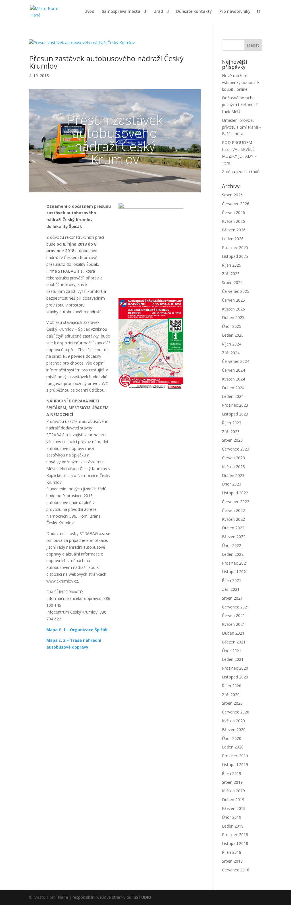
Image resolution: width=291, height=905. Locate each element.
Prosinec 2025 (235, 247)
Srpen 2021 (232, 598)
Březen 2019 (234, 808)
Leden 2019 (233, 826)
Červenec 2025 (235, 291)
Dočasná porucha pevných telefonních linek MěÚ (240, 104)
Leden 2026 (233, 238)
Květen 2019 (233, 790)
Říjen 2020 (231, 685)
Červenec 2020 (235, 712)
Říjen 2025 (231, 265)
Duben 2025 (233, 317)
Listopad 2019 (235, 764)
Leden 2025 (233, 335)
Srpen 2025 (232, 282)
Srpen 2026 (232, 195)
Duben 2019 (233, 799)
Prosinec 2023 (235, 405)
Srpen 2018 (232, 861)
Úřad (158, 11)
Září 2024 (231, 352)
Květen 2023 (233, 466)
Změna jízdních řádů (241, 171)
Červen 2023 (233, 457)
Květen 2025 (233, 309)
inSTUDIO (141, 897)
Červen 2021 (233, 615)
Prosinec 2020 (235, 668)
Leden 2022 (233, 554)
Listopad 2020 (235, 677)
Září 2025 (231, 273)
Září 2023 (231, 431)
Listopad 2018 (235, 843)
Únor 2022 (231, 545)
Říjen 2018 (231, 852)
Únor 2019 (231, 817)
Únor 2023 (231, 484)
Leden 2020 (233, 747)
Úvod (89, 11)
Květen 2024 (233, 379)
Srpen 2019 (232, 782)
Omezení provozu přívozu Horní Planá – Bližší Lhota (241, 127)
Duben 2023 (233, 475)
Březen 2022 (234, 536)
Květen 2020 (233, 720)
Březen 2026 (234, 230)
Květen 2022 (233, 519)
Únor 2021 (231, 650)
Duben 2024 (233, 387)
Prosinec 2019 (235, 755)
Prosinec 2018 (235, 834)
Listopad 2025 (235, 256)
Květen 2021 (233, 624)
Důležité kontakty (194, 11)
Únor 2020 (231, 738)
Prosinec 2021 (235, 563)
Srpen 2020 (232, 703)
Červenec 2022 (235, 501)
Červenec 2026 (235, 203)
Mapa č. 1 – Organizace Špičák (77, 629)
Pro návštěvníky (235, 11)
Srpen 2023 (232, 440)
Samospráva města (121, 11)
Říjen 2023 (231, 422)
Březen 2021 (234, 642)
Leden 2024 (233, 396)
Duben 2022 (233, 527)
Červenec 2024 (235, 361)
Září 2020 (231, 694)
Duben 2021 (233, 633)
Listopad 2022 (235, 492)
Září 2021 (231, 589)
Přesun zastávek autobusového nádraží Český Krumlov (106, 62)
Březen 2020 (234, 729)
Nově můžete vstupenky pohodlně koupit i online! (240, 82)
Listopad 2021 (235, 571)
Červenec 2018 (235, 870)
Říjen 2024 (231, 344)
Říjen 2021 (231, 580)
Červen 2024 (233, 370)
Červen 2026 (233, 212)
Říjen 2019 (231, 773)
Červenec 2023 (235, 449)
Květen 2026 (233, 221)
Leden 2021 (233, 659)
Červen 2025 (233, 300)
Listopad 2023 (235, 414)
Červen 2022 (233, 510)
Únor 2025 (231, 326)
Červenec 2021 (235, 607)
